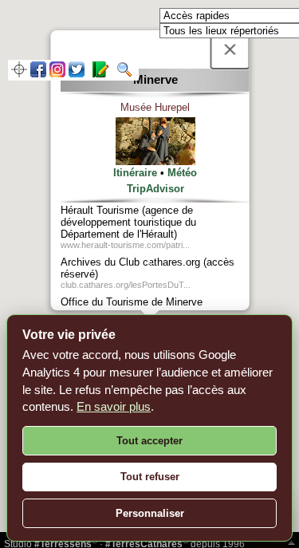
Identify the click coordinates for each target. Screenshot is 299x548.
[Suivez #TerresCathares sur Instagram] (57, 73)
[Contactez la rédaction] (98, 73)
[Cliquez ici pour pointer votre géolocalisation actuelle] (19, 73)
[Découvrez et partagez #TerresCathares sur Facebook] (38, 73)
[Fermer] (229, 49)
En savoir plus (114, 406)
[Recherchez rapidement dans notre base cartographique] (122, 73)
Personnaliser (150, 513)
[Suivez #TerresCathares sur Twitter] (76, 73)
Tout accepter (149, 441)
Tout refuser (149, 477)
